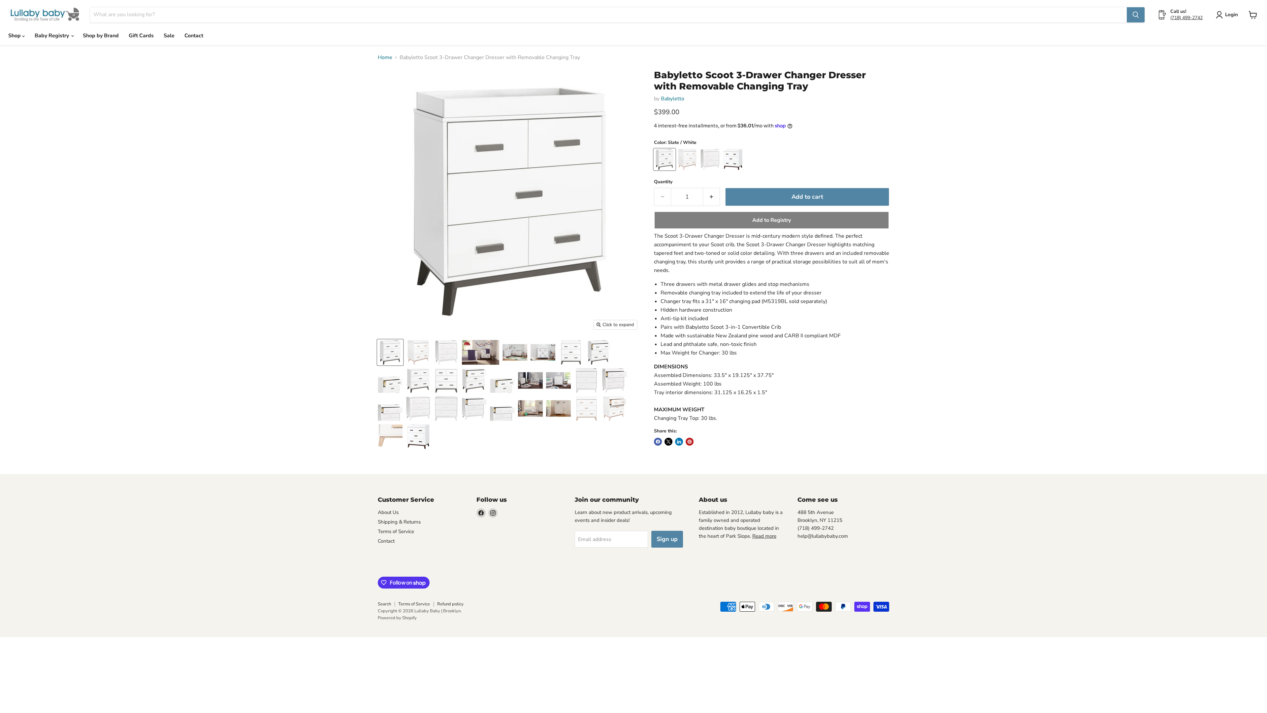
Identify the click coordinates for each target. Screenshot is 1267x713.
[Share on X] (668, 442)
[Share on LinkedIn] (679, 442)
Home (385, 57)
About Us (388, 512)
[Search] (1136, 14)
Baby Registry (52, 35)
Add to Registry (771, 220)
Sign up (667, 539)
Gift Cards (141, 35)
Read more (764, 536)
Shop (15, 35)
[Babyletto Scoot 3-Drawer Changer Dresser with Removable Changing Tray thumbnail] (390, 352)
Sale (169, 35)
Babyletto (672, 98)
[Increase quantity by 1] (711, 197)
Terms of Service (396, 531)
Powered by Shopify (397, 618)
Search (384, 604)
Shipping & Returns (399, 522)
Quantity (663, 182)
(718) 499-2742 (1186, 18)
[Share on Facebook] (658, 442)
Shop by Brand (101, 35)
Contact (193, 35)
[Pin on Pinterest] (690, 442)
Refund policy (450, 604)
